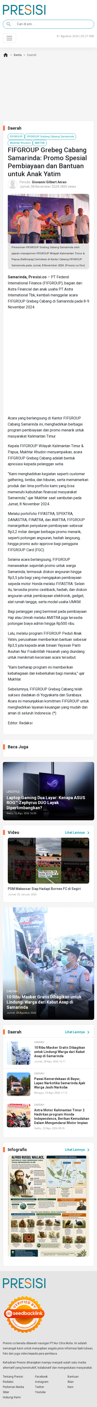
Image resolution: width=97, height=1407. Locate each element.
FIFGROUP (16, 136)
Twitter (39, 1387)
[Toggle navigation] (9, 38)
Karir (70, 1387)
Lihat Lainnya (78, 833)
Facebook (41, 1376)
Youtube (40, 1392)
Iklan (71, 1381)
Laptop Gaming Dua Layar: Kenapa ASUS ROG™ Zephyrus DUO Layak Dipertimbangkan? (46, 802)
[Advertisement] (48, 364)
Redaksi (8, 1381)
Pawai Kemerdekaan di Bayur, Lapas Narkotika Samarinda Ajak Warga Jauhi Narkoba (59, 1083)
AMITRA (39, 142)
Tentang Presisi (13, 1376)
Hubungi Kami (12, 1397)
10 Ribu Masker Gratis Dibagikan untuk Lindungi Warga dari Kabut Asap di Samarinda (44, 1001)
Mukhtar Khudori (20, 142)
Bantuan (73, 1376)
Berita (18, 55)
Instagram (41, 1381)
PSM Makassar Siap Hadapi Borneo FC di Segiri (44, 889)
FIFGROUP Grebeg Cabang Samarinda (50, 136)
